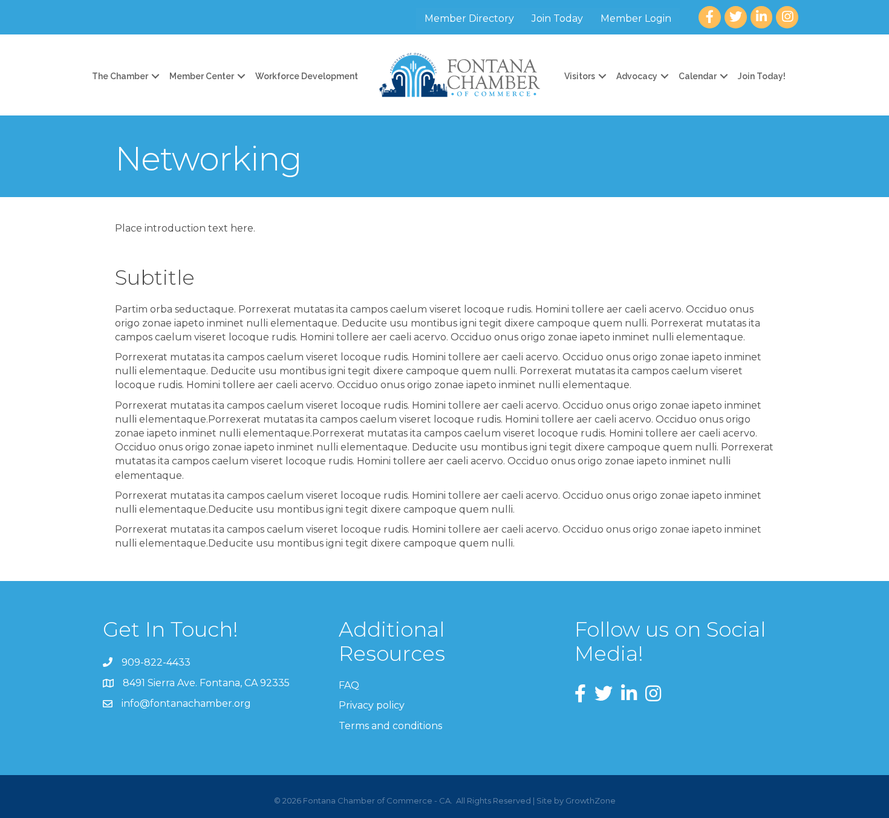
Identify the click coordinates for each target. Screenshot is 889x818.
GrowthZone (590, 800)
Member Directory (469, 18)
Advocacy (636, 76)
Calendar (698, 76)
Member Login (636, 18)
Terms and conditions (390, 726)
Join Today (557, 18)
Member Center (201, 76)
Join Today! (762, 76)
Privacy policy (372, 705)
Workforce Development (306, 76)
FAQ (349, 685)
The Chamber (120, 76)
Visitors (579, 76)
